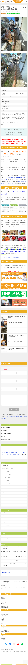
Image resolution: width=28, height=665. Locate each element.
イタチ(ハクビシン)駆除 (7, 498)
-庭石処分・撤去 (3, 615)
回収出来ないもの (7, 528)
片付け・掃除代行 (6, 427)
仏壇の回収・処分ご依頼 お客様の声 (15, 322)
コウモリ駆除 (5, 495)
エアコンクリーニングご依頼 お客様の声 (16, 329)
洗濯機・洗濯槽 (16, 454)
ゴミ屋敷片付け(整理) (6, 433)
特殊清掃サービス (6, 439)
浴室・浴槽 (8, 452)
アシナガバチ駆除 (7, 474)
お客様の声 (4, 13)
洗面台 (12, 452)
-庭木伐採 (2, 620)
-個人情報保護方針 (4, 630)
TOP (14, 582)
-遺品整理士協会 (3, 639)
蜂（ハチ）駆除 (5, 471)
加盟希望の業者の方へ (6, 572)
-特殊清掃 (2, 618)
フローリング (4, 451)
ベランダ (20, 452)
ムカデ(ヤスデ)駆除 (6, 483)
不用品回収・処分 (10, 13)
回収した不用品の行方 (7, 525)
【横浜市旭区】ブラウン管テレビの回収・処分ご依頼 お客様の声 (16, 336)
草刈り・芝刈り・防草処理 (7, 468)
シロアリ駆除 (5, 486)
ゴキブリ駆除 (5, 489)
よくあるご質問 (5, 522)
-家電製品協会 (3, 638)
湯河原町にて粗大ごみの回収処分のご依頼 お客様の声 (16, 317)
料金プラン (4, 518)
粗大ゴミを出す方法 (6, 538)
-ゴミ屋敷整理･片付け (4, 614)
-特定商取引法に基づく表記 (5, 631)
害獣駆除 (4, 492)
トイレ (16, 452)
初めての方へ (3, 597)
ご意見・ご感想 (3, 602)
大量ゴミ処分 (17, 13)
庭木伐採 (4, 502)
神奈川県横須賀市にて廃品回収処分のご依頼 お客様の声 (16, 349)
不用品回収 (4, 430)
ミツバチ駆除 (6, 480)
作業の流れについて (6, 515)
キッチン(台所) (16, 451)
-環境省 (2, 635)
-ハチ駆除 (2, 619)
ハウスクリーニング (8, 448)
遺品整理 (4, 436)
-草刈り (2, 623)
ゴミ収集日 (4, 535)
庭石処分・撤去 (5, 465)
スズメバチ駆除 (7, 477)
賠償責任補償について (4, 606)
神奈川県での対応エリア (7, 512)
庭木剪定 (4, 505)
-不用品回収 (3, 611)
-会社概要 (2, 627)
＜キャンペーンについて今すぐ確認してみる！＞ (14, 257)
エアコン (10, 451)
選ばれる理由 (3, 598)
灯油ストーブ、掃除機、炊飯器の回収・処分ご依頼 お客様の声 (16, 342)
